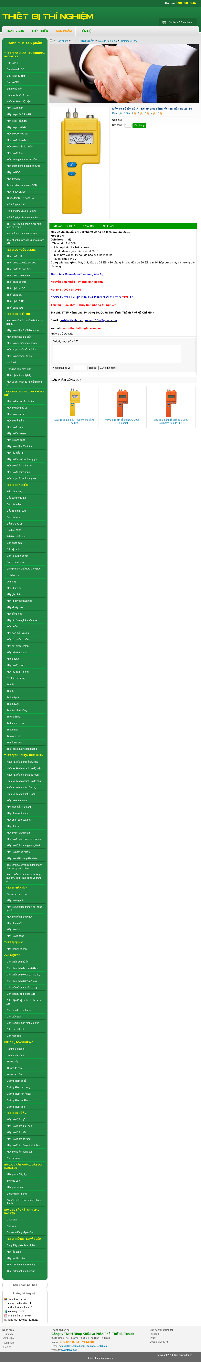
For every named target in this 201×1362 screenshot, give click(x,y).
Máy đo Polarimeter (17, 800)
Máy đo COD (14, 178)
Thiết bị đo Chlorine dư (19, 275)
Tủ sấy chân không (17, 710)
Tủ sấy (10, 684)
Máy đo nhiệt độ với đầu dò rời (23, 330)
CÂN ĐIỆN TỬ (12, 955)
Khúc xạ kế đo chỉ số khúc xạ (22, 762)
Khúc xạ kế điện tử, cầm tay (21, 787)
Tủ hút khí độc (14, 742)
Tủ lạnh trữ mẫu (15, 723)
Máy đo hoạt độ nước (18, 852)
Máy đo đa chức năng (18, 472)
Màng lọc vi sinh (15, 1187)
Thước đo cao (14, 1068)
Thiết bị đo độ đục (16, 282)
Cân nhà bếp (14, 1036)
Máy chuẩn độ (14, 923)
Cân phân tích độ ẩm (18, 961)
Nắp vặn (11, 1226)
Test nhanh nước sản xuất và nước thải (25, 242)
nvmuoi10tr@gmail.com (72, 1346)
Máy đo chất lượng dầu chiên (22, 858)
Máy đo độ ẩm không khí (20, 465)
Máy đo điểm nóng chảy (19, 916)
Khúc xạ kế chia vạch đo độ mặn (24, 768)
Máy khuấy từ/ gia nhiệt (19, 601)
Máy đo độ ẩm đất (16, 1132)
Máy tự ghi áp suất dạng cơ (21, 478)
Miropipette (13, 658)
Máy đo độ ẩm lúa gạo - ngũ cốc (24, 845)
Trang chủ (8, 1334)
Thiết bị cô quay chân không (22, 749)
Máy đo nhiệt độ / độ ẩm (19, 356)
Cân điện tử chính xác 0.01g (22, 987)
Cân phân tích (14, 543)
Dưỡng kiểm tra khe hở (19, 1100)
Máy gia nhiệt (14, 594)
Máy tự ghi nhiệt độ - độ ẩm (21, 349)
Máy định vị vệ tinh (17, 949)
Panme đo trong (15, 1055)
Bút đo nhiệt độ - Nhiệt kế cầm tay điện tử (24, 322)
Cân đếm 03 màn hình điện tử (23, 1023)
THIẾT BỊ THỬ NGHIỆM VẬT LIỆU (22, 1239)
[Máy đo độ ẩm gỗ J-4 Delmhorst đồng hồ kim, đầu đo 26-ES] (79, 219)
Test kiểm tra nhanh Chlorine (22, 233)
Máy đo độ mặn (15, 108)
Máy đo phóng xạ (16, 414)
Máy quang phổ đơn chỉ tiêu (22, 159)
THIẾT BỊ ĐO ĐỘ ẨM (15, 1113)
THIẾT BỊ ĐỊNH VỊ (13, 942)
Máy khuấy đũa (15, 607)
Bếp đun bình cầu (16, 510)
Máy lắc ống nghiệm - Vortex (22, 620)
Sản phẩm (62, 41)
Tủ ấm (10, 691)
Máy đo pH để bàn (16, 127)
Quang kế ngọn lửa (17, 894)
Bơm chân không (16, 562)
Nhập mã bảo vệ (62, 368)
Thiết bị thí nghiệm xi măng (21, 1264)
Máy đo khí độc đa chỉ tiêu (21, 401)
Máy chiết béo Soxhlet (18, 819)
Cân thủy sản (14, 1016)
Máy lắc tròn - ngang (18, 671)
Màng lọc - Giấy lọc (17, 1174)
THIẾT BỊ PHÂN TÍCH (15, 887)
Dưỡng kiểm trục (16, 1106)
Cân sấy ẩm (13, 1158)
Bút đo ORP (13, 82)
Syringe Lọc (13, 1180)
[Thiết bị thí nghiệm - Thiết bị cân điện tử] (48, 16)
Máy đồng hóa (14, 613)
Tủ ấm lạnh (13, 697)
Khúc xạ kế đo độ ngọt (19, 95)
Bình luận (107, 226)
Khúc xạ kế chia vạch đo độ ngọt (24, 781)
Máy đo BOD (13, 172)
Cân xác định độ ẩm (17, 556)
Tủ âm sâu (12, 729)
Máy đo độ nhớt (15, 665)
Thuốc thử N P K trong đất (20, 198)
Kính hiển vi (13, 575)
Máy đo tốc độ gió (16, 433)
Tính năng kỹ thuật (64, 226)
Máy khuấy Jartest (16, 191)
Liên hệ (7, 1347)
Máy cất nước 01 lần (18, 639)
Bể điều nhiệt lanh (16, 536)
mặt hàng (181, 22)
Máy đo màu (13, 929)
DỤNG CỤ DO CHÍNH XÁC (19, 1042)
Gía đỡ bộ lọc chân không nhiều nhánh (23, 1202)
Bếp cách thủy (14, 491)
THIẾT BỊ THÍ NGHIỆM (16, 485)
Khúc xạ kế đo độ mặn (19, 101)
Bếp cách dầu (14, 504)
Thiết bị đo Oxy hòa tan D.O (21, 262)
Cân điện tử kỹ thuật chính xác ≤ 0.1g (23, 1002)
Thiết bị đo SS (14, 294)
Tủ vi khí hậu (13, 716)
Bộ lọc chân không (17, 1193)
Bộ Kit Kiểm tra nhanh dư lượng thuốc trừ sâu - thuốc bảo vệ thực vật (23, 878)
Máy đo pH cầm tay (17, 121)
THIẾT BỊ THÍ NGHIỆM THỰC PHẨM (23, 755)
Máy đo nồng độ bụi (17, 407)
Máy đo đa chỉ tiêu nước (20, 146)
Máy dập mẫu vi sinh (18, 633)
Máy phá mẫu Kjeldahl (19, 807)
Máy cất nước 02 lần (18, 646)
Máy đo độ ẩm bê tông (19, 1139)
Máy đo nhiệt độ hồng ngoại (22, 343)
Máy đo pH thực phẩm (18, 832)
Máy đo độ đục (15, 153)
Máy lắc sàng (14, 1251)
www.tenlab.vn (69, 1350)
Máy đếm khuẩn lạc (17, 652)
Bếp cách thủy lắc (16, 497)
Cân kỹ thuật (13, 549)
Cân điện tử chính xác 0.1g (21, 994)
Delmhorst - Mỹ (129, 41)
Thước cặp (12, 1061)
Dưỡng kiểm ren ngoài (19, 1093)
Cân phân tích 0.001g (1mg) (22, 981)
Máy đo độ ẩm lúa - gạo (19, 1126)
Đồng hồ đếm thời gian (19, 369)
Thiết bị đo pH (14, 256)
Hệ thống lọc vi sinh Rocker (21, 211)
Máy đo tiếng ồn (15, 420)
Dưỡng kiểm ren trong (18, 1087)
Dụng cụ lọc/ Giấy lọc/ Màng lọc (23, 568)
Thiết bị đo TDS (15, 307)
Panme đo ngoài (16, 1049)
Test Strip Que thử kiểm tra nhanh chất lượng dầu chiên (24, 867)
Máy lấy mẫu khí (15, 453)
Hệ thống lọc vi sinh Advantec (22, 217)
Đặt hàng (139, 125)
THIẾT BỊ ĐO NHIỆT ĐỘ (17, 314)
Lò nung (11, 581)
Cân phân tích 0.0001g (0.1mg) (23, 974)
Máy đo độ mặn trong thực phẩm (24, 839)
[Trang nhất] (51, 41)
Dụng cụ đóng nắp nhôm (20, 1232)
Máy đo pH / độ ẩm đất (19, 114)
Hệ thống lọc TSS (16, 204)
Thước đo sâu (14, 1074)
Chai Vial (12, 1219)
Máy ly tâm (12, 626)
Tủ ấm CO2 (13, 704)
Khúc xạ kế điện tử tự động (21, 794)
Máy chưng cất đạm (17, 813)
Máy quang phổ (15, 900)
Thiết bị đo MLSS (16, 288)
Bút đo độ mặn (14, 88)
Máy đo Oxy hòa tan (17, 133)
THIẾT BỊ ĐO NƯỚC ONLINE (20, 250)
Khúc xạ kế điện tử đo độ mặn (23, 774)
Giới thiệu (8, 1338)
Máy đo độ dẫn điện (17, 140)
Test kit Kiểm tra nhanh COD (22, 185)
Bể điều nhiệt (14, 530)
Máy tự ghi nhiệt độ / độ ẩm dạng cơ (24, 383)
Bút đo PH (12, 63)
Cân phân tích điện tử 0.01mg (22, 968)
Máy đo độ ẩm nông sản (20, 1151)
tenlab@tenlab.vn (97, 1346)
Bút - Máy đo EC (15, 69)
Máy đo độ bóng (15, 936)
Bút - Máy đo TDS (16, 75)
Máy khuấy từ (14, 588)
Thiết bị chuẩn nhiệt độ (19, 375)
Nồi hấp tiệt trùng (16, 678)
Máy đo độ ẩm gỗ (16, 1119)
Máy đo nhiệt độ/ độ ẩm (19, 446)
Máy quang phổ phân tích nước (23, 166)
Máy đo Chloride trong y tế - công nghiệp (24, 909)
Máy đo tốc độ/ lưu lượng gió (22, 459)
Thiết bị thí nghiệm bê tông (21, 1271)
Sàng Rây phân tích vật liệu (21, 1245)
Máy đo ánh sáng (16, 440)
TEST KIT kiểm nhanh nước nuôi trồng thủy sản (24, 226)
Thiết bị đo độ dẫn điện (19, 269)
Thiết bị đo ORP (15, 301)
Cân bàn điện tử (15, 1029)
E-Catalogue (88, 226)
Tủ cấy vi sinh (14, 736)
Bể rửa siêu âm (15, 523)
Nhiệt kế (11, 362)
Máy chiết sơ (13, 826)
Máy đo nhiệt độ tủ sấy (19, 336)
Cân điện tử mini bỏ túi (19, 1010)
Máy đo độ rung (15, 427)
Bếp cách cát (14, 517)
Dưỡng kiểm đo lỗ (16, 1081)
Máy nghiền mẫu (16, 1258)
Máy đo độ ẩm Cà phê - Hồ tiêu (23, 1145)
